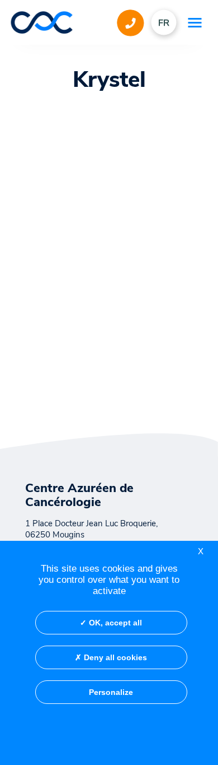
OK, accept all (114, 622)
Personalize (111, 692)
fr (163, 23)
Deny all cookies (114, 657)
